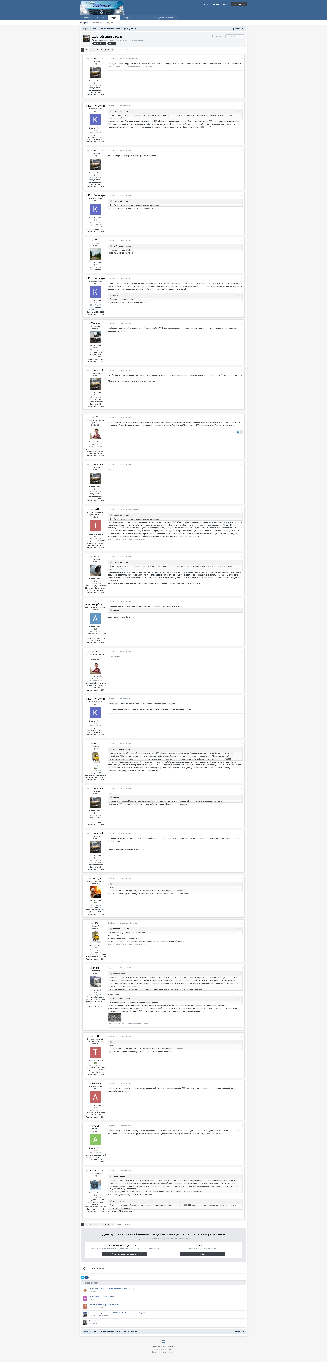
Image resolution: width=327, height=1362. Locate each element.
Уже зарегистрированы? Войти (215, 4)
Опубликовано (119, 59)
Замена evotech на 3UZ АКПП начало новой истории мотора (111, 1289)
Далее (107, 50)
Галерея (127, 17)
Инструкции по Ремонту (164, 17)
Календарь (97, 22)
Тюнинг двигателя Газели (132, 40)
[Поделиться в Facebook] (87, 1277)
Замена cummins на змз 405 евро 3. (102, 1297)
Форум (113, 17)
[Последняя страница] (112, 50)
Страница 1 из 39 (123, 50)
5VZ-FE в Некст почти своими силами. (103, 1321)
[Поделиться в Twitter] (83, 1277)
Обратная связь (158, 1347)
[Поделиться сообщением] (242, 59)
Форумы (84, 22)
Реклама (171, 1347)
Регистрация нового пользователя (124, 1254)
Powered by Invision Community (163, 1352)
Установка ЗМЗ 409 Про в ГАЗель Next (103, 1305)
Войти (202, 1254)
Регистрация (239, 4)
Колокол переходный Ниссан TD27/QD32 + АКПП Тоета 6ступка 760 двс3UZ (117, 1313)
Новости (100, 17)
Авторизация (219, 36)
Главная (86, 17)
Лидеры (110, 22)
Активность (142, 17)
